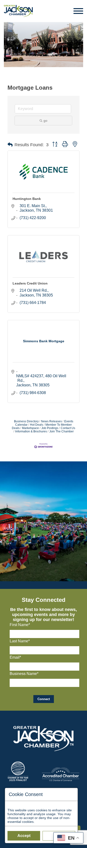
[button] (10, 145)
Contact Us (68, 428)
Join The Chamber (61, 431)
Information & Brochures (31, 431)
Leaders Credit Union (30, 283)
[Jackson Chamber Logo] (18, 11)
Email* (15, 657)
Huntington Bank (27, 199)
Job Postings (49, 428)
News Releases (51, 421)
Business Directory (26, 421)
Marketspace (30, 428)
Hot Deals (36, 424)
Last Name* (20, 641)
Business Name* (24, 674)
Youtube (78, 826)
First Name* (20, 625)
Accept (23, 836)
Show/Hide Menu (78, 11)
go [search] (45, 120)
